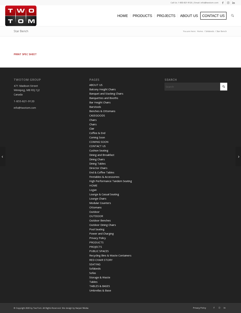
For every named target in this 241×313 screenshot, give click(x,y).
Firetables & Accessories (104, 177)
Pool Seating (96, 229)
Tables (93, 281)
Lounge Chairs (97, 198)
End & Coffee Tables (101, 172)
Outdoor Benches (100, 220)
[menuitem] (122, 15)
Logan (93, 190)
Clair (91, 128)
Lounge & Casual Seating (104, 194)
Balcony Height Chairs (102, 89)
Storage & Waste (99, 277)
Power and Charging (101, 233)
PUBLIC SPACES (99, 251)
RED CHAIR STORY (101, 260)
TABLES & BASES (99, 286)
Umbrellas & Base (100, 290)
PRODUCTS (96, 242)
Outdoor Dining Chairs (102, 225)
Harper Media (81, 308)
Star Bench (21, 31)
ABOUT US (96, 85)
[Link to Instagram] (228, 2)
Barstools (95, 107)
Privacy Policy (97, 238)
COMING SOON (98, 142)
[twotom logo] (21, 15)
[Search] (232, 15)
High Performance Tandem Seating (110, 181)
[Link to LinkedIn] (233, 2)
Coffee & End (97, 133)
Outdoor (94, 211)
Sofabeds (95, 268)
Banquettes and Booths (103, 98)
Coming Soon (97, 137)
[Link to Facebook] (222, 2)
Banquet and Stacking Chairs (106, 93)
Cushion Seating (98, 150)
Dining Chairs (97, 159)
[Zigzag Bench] (238, 156)
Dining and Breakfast (101, 155)
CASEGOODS (97, 115)
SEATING (94, 264)
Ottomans (95, 207)
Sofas (92, 273)
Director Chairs (98, 168)
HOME (93, 185)
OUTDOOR (96, 216)
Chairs (93, 120)
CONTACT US (97, 146)
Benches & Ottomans (102, 111)
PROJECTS (95, 246)
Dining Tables (97, 163)
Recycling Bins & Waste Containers (110, 255)
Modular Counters (100, 203)
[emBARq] (2, 156)
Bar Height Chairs (100, 102)
